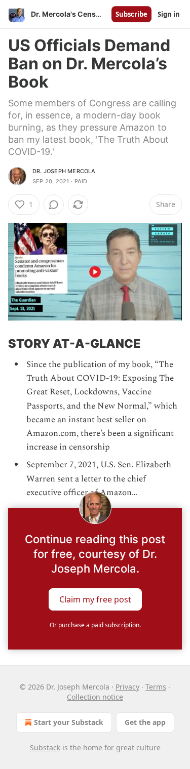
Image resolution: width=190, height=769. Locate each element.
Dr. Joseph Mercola (64, 171)
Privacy (127, 687)
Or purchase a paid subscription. (95, 625)
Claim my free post (95, 598)
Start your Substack (68, 722)
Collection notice (95, 697)
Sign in (169, 14)
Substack (45, 747)
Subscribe (131, 14)
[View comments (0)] (54, 204)
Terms (155, 687)
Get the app (145, 722)
